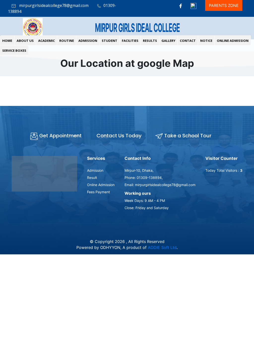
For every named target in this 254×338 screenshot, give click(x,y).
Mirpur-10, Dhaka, (139, 170)
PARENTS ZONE (224, 5)
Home (7, 40)
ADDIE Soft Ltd (162, 247)
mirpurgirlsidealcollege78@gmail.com (53, 5)
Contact (188, 40)
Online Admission (233, 40)
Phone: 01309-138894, (144, 177)
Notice (206, 40)
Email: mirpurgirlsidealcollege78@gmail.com (160, 185)
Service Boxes (14, 50)
